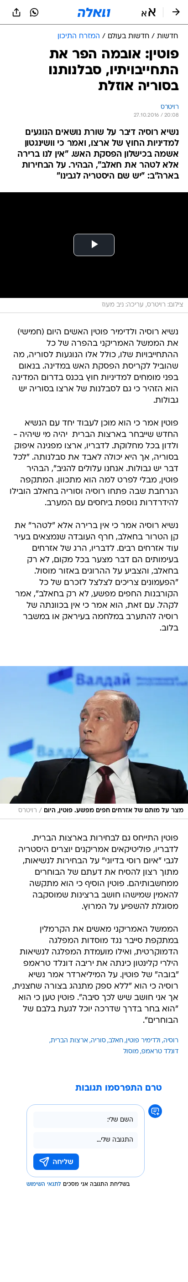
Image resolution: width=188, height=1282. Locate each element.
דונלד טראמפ (159, 1052)
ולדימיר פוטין (143, 1041)
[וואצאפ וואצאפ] (34, 12)
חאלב (116, 1041)
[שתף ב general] (16, 12)
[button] (148, 12)
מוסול (131, 1052)
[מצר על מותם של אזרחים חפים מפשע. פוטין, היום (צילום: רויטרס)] (94, 742)
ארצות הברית (69, 1041)
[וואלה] (94, 12)
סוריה (98, 1041)
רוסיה (170, 1041)
